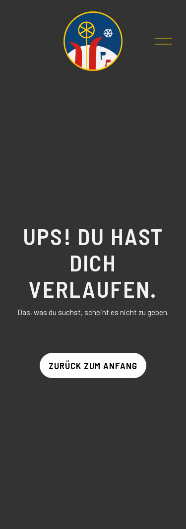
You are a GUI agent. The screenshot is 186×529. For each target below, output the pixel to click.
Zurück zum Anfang (93, 365)
